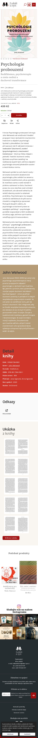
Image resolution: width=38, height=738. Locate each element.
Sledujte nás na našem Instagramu (19, 610)
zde (28, 728)
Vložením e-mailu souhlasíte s (20, 695)
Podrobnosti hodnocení (20, 59)
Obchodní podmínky (19, 706)
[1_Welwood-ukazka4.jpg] (16, 505)
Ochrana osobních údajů (19, 709)
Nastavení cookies (19, 712)
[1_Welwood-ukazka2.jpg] (16, 466)
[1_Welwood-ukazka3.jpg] (16, 485)
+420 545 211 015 (20, 665)
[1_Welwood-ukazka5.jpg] (16, 524)
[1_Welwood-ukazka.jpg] (16, 447)
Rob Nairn (28, 592)
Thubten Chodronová (9, 591)
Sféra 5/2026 (7, 414)
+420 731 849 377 (20, 668)
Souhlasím (27, 734)
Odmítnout (10, 734)
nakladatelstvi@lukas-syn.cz (21, 663)
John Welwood (9, 87)
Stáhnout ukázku (11, 538)
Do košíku (19, 115)
